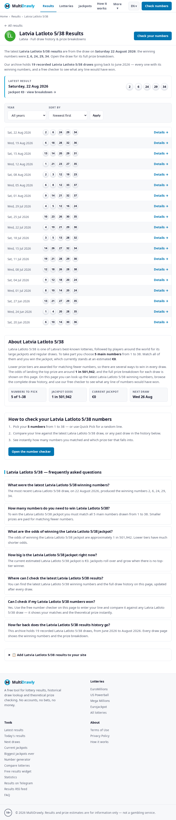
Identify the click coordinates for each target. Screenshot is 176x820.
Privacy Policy (99, 736)
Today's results (14, 736)
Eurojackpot (98, 707)
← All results (13, 25)
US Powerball (99, 695)
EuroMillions (99, 689)
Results (48, 6)
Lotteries (66, 6)
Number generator (17, 759)
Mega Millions (100, 701)
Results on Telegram (18, 783)
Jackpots (85, 6)
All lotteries (98, 712)
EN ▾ (134, 6)
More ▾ (117, 6)
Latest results (13, 730)
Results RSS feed (15, 789)
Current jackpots (15, 748)
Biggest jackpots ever (19, 754)
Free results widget (17, 771)
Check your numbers (152, 36)
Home (4, 16)
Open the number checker (31, 451)
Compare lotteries (17, 765)
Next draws (12, 742)
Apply (96, 115)
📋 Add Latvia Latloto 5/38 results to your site (49, 655)
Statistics (10, 777)
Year (11, 107)
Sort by (54, 107)
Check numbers (156, 6)
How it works (102, 6)
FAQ (7, 795)
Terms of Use (99, 730)
